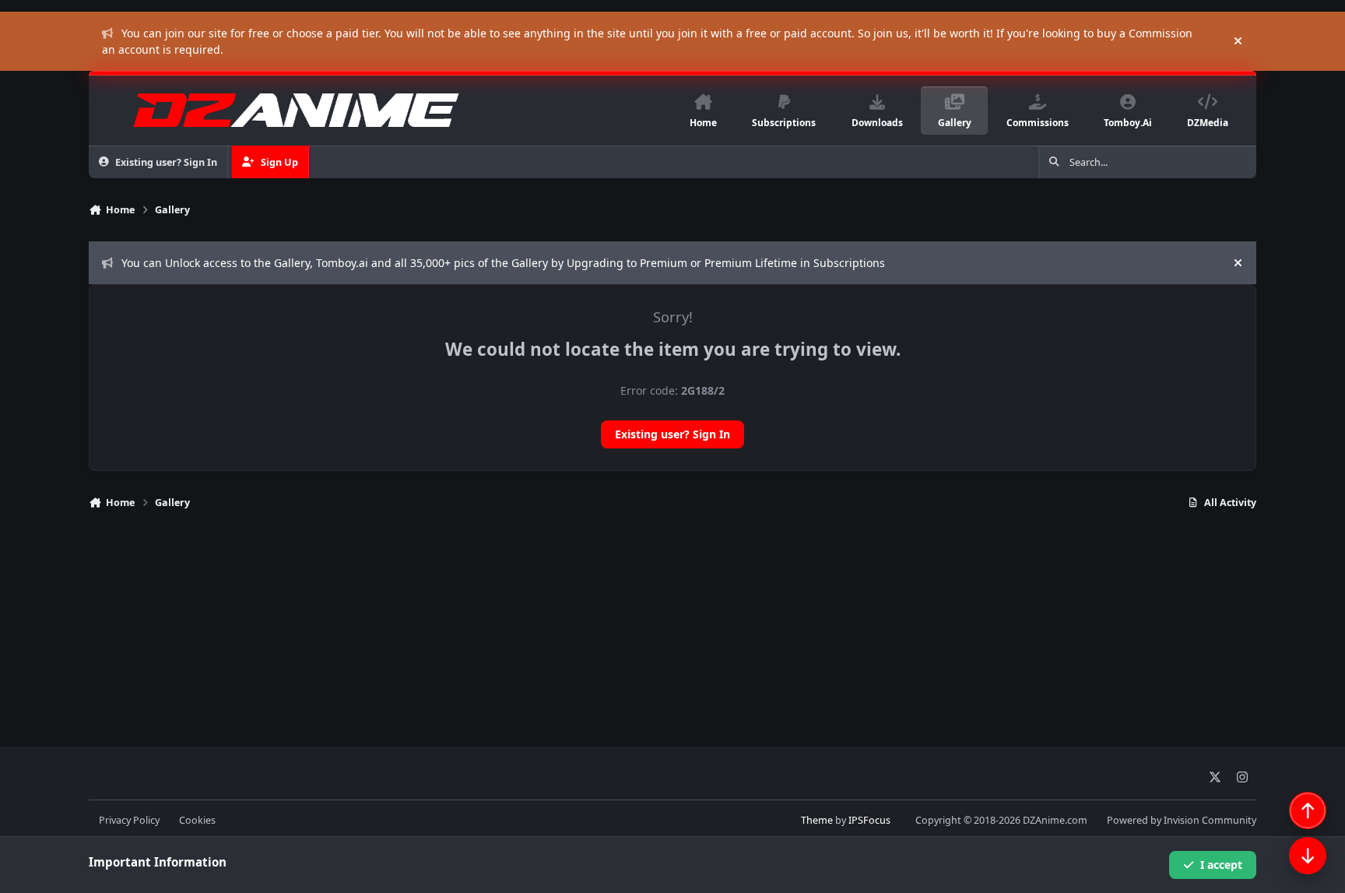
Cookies (197, 820)
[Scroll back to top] (1307, 810)
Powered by (1181, 820)
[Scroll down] (1307, 855)
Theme (817, 820)
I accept (1221, 864)
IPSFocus (869, 820)
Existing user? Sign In (672, 434)
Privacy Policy (129, 820)
